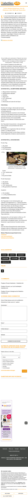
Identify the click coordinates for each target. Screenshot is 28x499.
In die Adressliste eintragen (8, 370)
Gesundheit (21, 255)
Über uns (11, 448)
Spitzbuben (4, 234)
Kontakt (16, 448)
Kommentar (4, 305)
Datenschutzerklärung (14, 451)
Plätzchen (14, 258)
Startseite (5, 448)
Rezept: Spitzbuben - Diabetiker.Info (14, 283)
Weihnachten (5, 262)
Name (3, 323)
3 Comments (19, 13)
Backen (4, 255)
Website (3, 334)
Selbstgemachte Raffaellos (7, 237)
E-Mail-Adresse (5, 328)
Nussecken (5, 258)
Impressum (22, 448)
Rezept (23, 258)
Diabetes (12, 255)
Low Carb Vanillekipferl (6, 236)
